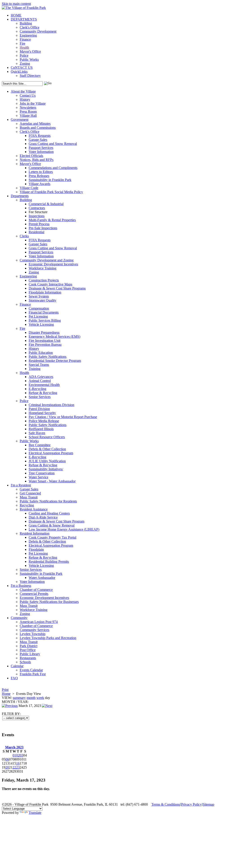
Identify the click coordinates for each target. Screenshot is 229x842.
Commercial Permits (34, 594)
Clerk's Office (29, 27)
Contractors (37, 208)
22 (14, 767)
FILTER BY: (11, 714)
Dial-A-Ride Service (43, 517)
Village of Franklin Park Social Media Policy (51, 192)
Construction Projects (44, 280)
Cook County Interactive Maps (50, 284)
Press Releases (39, 176)
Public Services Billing (45, 320)
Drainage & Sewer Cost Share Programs (57, 288)
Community (19, 618)
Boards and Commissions (38, 127)
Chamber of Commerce (36, 590)
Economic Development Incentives (53, 264)
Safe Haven (37, 433)
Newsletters (28, 107)
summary (19, 698)
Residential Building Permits (49, 561)
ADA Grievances (41, 377)
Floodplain (36, 549)
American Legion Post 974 (39, 622)
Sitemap (208, 804)
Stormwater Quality (42, 300)
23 (18, 767)
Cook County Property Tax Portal (52, 537)
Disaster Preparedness (44, 332)
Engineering (28, 35)
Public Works (29, 59)
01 (14, 755)
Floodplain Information (45, 292)
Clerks (24, 236)
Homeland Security (42, 413)
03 (21, 755)
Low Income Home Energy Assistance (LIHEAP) (64, 529)
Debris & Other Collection (47, 449)
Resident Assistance (34, 509)
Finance (25, 39)
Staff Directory (30, 75)
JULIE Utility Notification (47, 461)
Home (6, 694)
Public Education (41, 352)
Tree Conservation (42, 473)
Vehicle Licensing (41, 324)
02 (18, 755)
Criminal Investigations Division (51, 405)
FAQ (14, 678)
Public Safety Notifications (47, 356)
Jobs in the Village (33, 103)
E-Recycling (37, 389)
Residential (36, 232)
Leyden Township (32, 634)
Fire (22, 43)
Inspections (37, 216)
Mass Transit (29, 497)
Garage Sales (38, 140)
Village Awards (39, 184)
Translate (35, 813)
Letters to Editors (41, 172)
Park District (28, 646)
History (25, 99)
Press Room (28, 111)
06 (7, 759)
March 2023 (14, 747)
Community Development (38, 31)
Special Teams (39, 365)
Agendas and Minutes (35, 123)
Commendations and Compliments (53, 168)
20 (7, 767)
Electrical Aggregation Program (51, 453)
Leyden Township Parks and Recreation (48, 638)
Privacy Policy (191, 804)
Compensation (39, 308)
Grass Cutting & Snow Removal (51, 525)
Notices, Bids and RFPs (36, 160)
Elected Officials (31, 156)
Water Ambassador (42, 577)
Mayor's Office (30, 51)
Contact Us (28, 95)
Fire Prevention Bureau (45, 344)
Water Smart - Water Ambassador (52, 481)
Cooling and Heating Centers (49, 513)
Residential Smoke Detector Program (55, 361)
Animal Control (40, 381)
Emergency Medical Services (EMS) (54, 336)
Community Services (34, 630)
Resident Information (34, 533)
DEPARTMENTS (24, 19)
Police (24, 55)
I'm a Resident (21, 485)
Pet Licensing (38, 316)
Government (19, 119)
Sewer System (39, 296)
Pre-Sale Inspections (43, 228)
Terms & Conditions (165, 804)
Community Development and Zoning (47, 260)
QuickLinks (19, 71)
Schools (25, 662)
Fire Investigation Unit (44, 340)
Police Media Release (44, 421)
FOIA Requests (40, 136)
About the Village (23, 91)
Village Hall (28, 115)
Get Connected (30, 493)
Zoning (25, 63)
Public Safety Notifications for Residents (48, 501)
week (40, 698)
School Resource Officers (47, 437)
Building (26, 23)
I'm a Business (21, 586)
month (31, 698)
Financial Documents (44, 312)
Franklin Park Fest (33, 674)
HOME (16, 15)
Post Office (28, 650)
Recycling (27, 505)
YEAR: (23, 702)
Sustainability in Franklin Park (50, 180)
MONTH (8, 702)
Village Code (29, 188)
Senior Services (40, 397)
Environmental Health (44, 385)
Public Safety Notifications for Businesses (49, 602)
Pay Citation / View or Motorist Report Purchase (63, 417)
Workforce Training (42, 268)
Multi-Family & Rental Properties (52, 220)
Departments (20, 196)
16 (18, 763)
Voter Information (41, 152)
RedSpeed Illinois (41, 429)
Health (24, 47)
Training (34, 369)
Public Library (30, 654)
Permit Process (39, 224)
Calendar (17, 666)
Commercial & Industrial (46, 204)
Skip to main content (16, 4)
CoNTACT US (22, 67)
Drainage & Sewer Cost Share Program (56, 521)
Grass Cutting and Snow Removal (53, 144)
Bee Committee (40, 445)
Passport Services (41, 148)
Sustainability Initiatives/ (46, 469)
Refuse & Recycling (43, 393)
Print (5, 690)
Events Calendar (31, 670)
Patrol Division (39, 409)
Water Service (38, 477)
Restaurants (28, 658)
